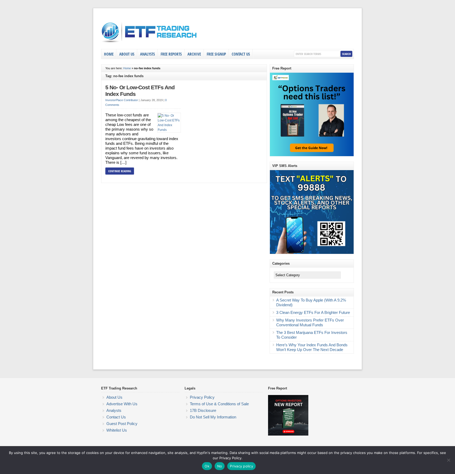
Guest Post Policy (121, 423)
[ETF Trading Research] (149, 43)
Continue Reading (119, 171)
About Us (126, 54)
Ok (207, 466)
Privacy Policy (202, 397)
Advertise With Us (121, 404)
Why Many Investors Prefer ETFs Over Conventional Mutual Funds (310, 322)
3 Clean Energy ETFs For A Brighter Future (313, 312)
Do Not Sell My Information (213, 417)
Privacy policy (241, 466)
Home (108, 54)
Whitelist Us (116, 430)
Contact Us (241, 54)
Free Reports (171, 54)
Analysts (147, 54)
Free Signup (216, 54)
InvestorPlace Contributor (121, 100)
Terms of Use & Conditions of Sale (219, 404)
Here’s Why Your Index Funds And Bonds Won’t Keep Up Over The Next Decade (312, 347)
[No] (448, 460)
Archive (194, 54)
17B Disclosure (203, 410)
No (219, 466)
